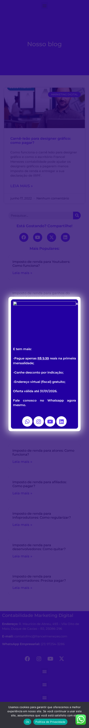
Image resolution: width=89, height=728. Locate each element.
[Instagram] (39, 421)
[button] (76, 303)
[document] (44, 364)
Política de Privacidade (50, 721)
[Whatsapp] (27, 421)
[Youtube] (50, 421)
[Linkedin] (61, 421)
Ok (27, 721)
